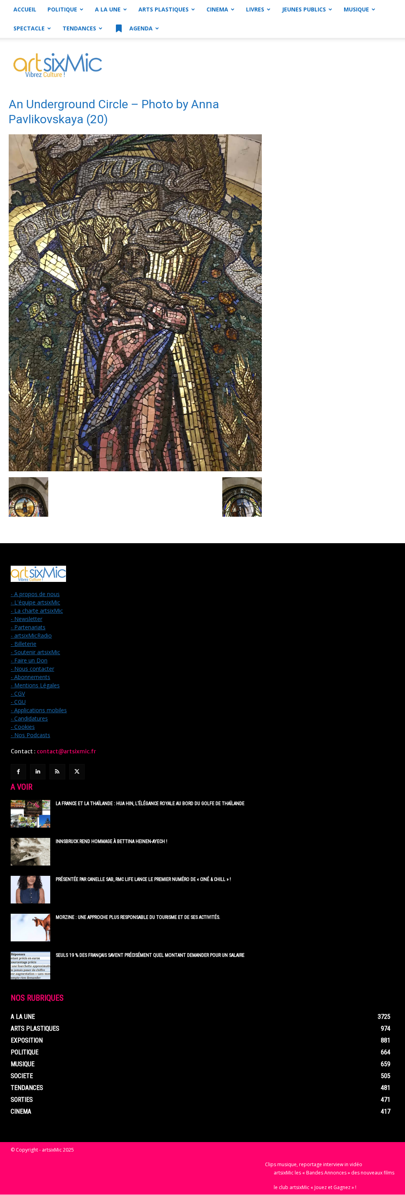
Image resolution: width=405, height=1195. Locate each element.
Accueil (24, 9)
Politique (62, 9)
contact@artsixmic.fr (66, 751)
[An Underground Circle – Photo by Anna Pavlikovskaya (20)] (135, 469)
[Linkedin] (37, 771)
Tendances (79, 28)
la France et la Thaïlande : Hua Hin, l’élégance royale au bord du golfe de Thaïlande (150, 803)
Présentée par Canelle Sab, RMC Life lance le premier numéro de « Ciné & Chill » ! (143, 879)
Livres (255, 9)
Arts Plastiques (163, 9)
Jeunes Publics (304, 9)
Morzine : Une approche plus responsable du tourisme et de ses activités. (138, 917)
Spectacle (29, 28)
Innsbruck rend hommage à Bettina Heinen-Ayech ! (111, 841)
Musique (356, 9)
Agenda (140, 28)
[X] (77, 771)
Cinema (217, 9)
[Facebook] (18, 771)
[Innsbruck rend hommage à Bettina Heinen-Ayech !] (30, 852)
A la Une (108, 9)
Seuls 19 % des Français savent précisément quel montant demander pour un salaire (150, 955)
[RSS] (57, 771)
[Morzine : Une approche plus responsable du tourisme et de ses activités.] (30, 927)
